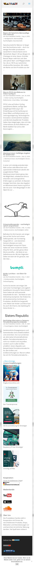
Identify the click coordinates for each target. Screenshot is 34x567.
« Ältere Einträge (9, 361)
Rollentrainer (7, 100)
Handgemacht (8, 38)
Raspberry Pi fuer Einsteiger (13, 447)
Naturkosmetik (17, 41)
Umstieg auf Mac (9, 468)
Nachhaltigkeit (7, 41)
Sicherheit (6, 161)
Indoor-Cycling (9, 98)
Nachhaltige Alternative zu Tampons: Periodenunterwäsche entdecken (16, 321)
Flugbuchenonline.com (11, 383)
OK (17, 564)
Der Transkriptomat (10, 404)
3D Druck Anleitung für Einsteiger (15, 426)
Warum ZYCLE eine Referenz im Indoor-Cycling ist (14, 93)
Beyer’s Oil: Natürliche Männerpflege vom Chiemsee (16, 34)
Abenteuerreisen (9, 159)
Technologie (24, 100)
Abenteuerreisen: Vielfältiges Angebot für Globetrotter (16, 154)
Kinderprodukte (9, 279)
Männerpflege (18, 38)
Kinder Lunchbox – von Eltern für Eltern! (15, 274)
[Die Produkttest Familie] (16, 540)
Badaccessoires (9, 230)
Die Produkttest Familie (13, 36)
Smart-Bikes (16, 100)
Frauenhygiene (9, 326)
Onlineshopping (8, 281)
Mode (16, 326)
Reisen (28, 159)
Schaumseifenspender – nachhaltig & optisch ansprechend (16, 225)
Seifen (27, 230)
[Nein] (32, 561)
